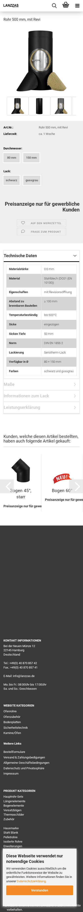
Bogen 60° (62, 490)
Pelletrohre (10, 837)
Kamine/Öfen (12, 733)
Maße (9, 384)
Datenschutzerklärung (31, 881)
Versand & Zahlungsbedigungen (24, 757)
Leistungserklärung (22, 407)
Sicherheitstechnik (15, 727)
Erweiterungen (12, 846)
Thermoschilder (13, 814)
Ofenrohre (10, 711)
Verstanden (39, 890)
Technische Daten (20, 255)
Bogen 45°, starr (20, 493)
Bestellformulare (14, 752)
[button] (7, 486)
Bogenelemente (13, 805)
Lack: (7, 171)
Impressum (10, 773)
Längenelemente (14, 801)
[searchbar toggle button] (54, 6)
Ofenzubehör (11, 717)
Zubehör (8, 819)
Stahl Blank (10, 832)
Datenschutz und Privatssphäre (23, 768)
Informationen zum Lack (26, 395)
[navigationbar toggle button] (77, 6)
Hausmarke (11, 828)
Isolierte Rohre (12, 841)
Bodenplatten (12, 722)
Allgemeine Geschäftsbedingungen (26, 762)
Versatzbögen (12, 810)
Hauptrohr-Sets (13, 796)
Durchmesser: (12, 148)
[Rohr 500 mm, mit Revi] (41, 60)
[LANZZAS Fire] (9, 6)
